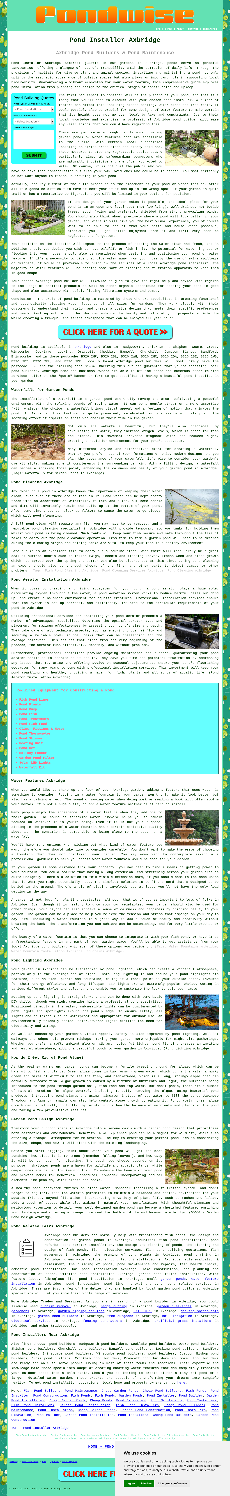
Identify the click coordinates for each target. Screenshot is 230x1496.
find (25, 1344)
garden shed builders (58, 1316)
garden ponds (173, 1279)
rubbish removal (55, 1306)
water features (145, 1368)
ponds (172, 63)
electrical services (30, 1321)
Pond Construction (50, 1395)
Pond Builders (30, 1461)
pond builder (66, 281)
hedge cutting (114, 1306)
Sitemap (14, 1461)
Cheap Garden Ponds (120, 1391)
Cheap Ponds (101, 1400)
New (44, 1461)
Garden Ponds (131, 1395)
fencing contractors (102, 1321)
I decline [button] (146, 1483)
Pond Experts (69, 1461)
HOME (157, 29)
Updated (54, 1461)
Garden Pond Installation (89, 1415)
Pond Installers (202, 1400)
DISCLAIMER (210, 29)
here (181, 1383)
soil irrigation (177, 1316)
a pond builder (154, 1301)
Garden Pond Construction (85, 1405)
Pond (15, 347)
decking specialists (200, 1311)
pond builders (148, 361)
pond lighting (185, 1034)
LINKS (168, 29)
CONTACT (193, 29)
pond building (77, 299)
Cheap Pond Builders (162, 1391)
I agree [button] (130, 1483)
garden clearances (174, 1306)
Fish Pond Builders (42, 1391)
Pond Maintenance (81, 1391)
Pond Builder (191, 1395)
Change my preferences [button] (172, 1483)
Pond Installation (55, 1410)
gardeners (20, 1311)
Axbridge (83, 347)
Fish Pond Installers (32, 1405)
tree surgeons (120, 1316)
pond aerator (164, 588)
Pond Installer (161, 1395)
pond (185, 95)
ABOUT (180, 29)
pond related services (189, 1284)
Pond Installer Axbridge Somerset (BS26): (54, 63)
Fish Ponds (196, 1391)
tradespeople (63, 1326)
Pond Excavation (131, 1400)
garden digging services (81, 1311)
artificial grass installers (183, 1321)
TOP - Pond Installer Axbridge (40, 1428)
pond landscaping (82, 1284)
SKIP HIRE (143, 1311)
